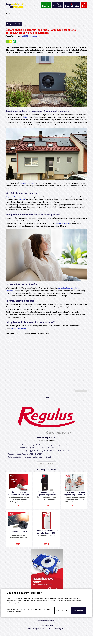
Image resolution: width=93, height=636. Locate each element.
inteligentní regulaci (28, 183)
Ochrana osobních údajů (46, 621)
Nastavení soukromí (46, 625)
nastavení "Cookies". (14, 612)
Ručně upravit (61, 610)
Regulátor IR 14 (11, 197)
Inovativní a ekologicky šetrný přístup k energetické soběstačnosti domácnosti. (38, 451)
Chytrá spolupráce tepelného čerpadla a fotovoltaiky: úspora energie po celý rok (39, 445)
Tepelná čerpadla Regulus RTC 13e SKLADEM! (25, 454)
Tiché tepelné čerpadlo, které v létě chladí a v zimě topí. (29, 457)
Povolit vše (78, 610)
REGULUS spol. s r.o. (29, 36)
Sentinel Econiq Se (62, 223)
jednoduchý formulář (19, 328)
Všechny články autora (47, 463)
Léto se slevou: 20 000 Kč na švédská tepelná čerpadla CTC (31, 448)
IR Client (22, 199)
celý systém (25, 117)
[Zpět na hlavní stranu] (15, 5)
